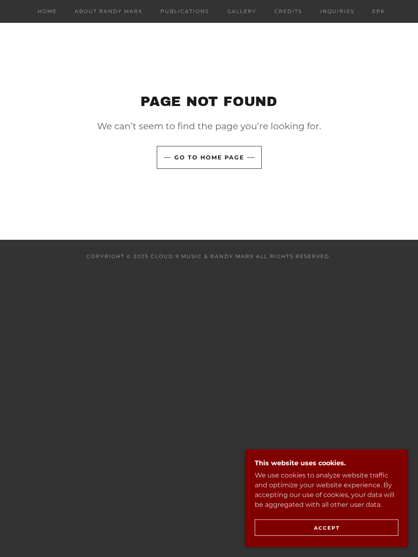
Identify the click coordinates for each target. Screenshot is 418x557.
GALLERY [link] (241, 11)
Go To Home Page (209, 157)
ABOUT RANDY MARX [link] (108, 11)
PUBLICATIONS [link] (184, 11)
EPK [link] (378, 11)
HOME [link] (47, 11)
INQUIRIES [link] (337, 11)
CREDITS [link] (288, 11)
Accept (327, 528)
